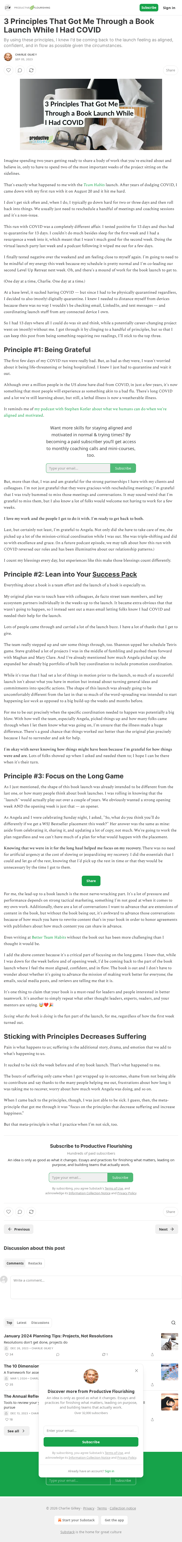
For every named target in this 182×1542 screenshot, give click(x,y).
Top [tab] (9, 1323)
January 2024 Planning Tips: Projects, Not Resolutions (58, 1336)
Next (163, 1229)
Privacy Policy (126, 1457)
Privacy (88, 1508)
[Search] (173, 1322)
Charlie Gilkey (26, 54)
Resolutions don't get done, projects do (36, 1342)
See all (13, 1431)
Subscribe (148, 7)
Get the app (114, 1520)
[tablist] (24, 1263)
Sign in (169, 7)
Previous (22, 1229)
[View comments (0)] (20, 70)
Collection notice (123, 1508)
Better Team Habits (49, 937)
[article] (91, 1345)
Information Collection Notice (89, 1457)
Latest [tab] (22, 1323)
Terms (102, 1508)
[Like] (8, 70)
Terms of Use (114, 1453)
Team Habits (94, 185)
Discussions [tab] (40, 1323)
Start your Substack (78, 1520)
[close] (136, 1370)
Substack (67, 1532)
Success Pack (114, 574)
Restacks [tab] (35, 1263)
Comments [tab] (15, 1263)
